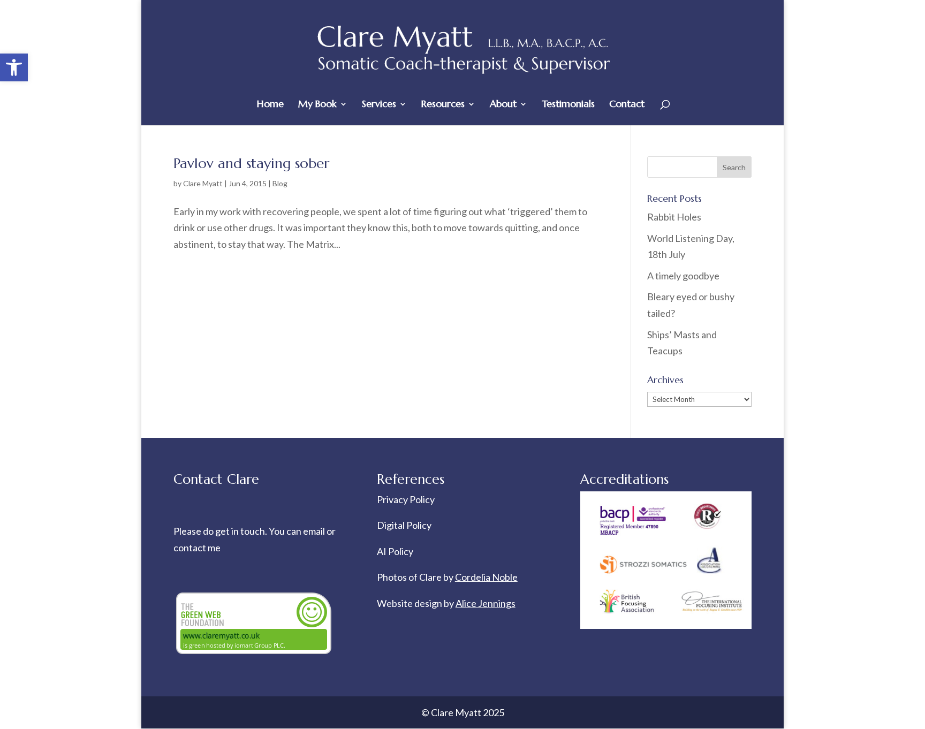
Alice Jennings (485, 603)
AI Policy (395, 551)
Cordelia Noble (486, 577)
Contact (627, 105)
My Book (317, 105)
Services (379, 105)
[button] (14, 67)
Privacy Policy (406, 499)
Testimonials (568, 105)
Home (270, 105)
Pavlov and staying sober (251, 163)
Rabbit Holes (674, 217)
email (315, 531)
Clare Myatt (203, 183)
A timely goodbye (683, 276)
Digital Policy (404, 525)
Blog (279, 183)
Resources (443, 105)
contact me (197, 547)
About (503, 105)
